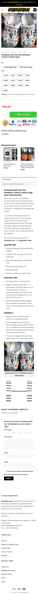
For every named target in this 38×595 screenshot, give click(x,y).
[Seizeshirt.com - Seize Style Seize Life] (19, 10)
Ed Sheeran (5, 134)
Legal (3, 581)
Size (3, 71)
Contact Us (5, 567)
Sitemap (4, 555)
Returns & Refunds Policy (9, 544)
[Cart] (35, 9)
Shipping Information (8, 570)
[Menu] (2, 10)
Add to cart (23, 114)
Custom (3, 94)
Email (6, 462)
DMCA (3, 578)
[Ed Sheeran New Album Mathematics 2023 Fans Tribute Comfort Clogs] (27, 154)
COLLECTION (5, 52)
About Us (4, 541)
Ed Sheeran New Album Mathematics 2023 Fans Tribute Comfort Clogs (27, 165)
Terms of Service (6, 552)
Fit (2, 63)
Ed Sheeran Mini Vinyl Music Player (9, 165)
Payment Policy (6, 574)
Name (6, 453)
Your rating (8, 430)
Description (7, 179)
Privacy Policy (5, 548)
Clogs (14, 52)
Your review (8, 437)
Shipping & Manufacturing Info (13, 184)
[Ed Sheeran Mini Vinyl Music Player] (10, 154)
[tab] (19, 179)
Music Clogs (22, 52)
